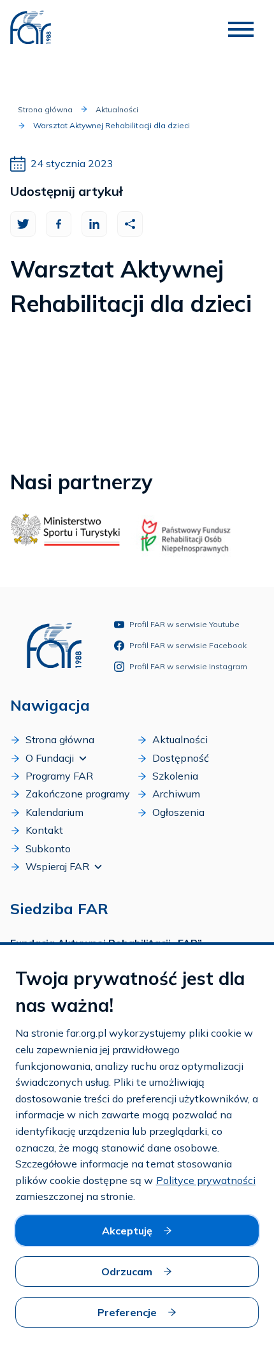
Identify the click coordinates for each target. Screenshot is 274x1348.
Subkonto (48, 848)
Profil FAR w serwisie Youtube (184, 624)
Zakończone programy (77, 793)
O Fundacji (49, 758)
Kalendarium (54, 812)
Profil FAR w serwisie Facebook (188, 645)
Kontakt (44, 830)
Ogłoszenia (178, 812)
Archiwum (176, 793)
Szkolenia (175, 775)
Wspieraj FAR (57, 866)
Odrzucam (126, 1271)
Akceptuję (127, 1230)
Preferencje (127, 1312)
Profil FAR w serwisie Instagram (188, 666)
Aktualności (117, 109)
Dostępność (180, 758)
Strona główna (45, 109)
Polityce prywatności (206, 1180)
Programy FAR (59, 775)
